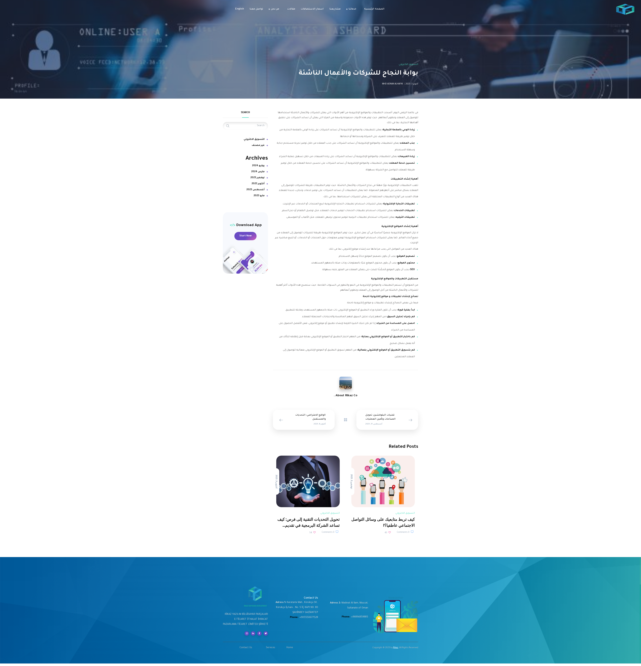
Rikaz (395, 648)
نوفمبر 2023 (257, 178)
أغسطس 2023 (255, 190)
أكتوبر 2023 (258, 184)
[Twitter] (266, 633)
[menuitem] (239, 9)
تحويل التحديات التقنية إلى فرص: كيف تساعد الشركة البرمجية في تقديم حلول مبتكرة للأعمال (308, 525)
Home (289, 647)
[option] (383, 495)
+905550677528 (308, 617)
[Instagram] (247, 633)
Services (270, 647)
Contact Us (246, 647)
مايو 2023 (259, 196)
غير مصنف (258, 145)
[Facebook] (259, 633)
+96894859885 (359, 617)
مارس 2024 (258, 172)
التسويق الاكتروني (408, 64)
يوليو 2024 (258, 165)
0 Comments (403, 532)
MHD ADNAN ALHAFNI (392, 84)
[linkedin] (253, 633)
